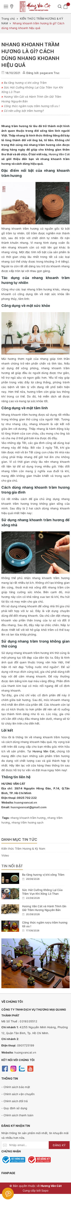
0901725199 (25, 1045)
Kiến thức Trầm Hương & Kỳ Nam (23, 848)
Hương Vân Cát (59, 154)
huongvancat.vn (25, 802)
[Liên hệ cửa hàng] (12, 6)
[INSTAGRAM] (13, 1068)
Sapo (44, 1190)
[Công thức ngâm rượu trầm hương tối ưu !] (10, 926)
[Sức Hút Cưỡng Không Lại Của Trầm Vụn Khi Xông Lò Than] (10, 893)
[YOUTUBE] (30, 1068)
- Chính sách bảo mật (15, 1087)
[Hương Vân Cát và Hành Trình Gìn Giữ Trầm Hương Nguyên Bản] (10, 909)
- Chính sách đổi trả (14, 1101)
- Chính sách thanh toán (17, 1115)
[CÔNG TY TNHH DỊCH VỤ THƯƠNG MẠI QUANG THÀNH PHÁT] (35, 6)
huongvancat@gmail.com (29, 807)
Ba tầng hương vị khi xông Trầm (43, 874)
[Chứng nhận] (13, 1159)
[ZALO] (21, 1068)
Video (5, 855)
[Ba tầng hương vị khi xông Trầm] (10, 878)
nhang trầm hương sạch (27, 822)
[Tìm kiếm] (59, 6)
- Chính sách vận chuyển (18, 1094)
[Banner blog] (35, 963)
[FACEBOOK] (4, 1068)
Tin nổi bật (12, 866)
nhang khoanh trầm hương (28, 817)
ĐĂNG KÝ (59, 1145)
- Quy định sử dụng (14, 1108)
